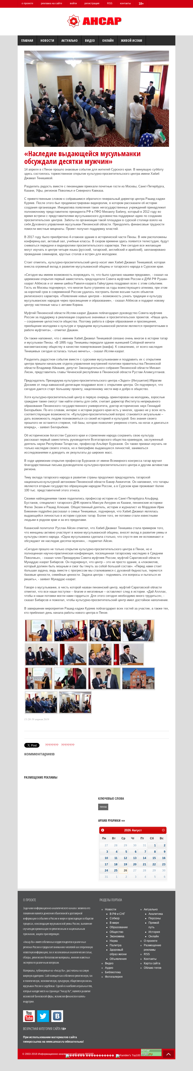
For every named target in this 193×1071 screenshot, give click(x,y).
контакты (125, 3)
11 (115, 858)
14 (144, 858)
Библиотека (113, 972)
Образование (119, 927)
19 (125, 864)
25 (115, 870)
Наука (114, 940)
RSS (109, 3)
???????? (51, 745)
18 (115, 864)
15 (154, 858)
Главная (27, 40)
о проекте (27, 3)
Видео (90, 40)
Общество (116, 932)
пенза (103, 806)
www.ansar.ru (55, 1041)
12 (125, 858)
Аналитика (156, 914)
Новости (47, 40)
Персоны (155, 918)
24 (106, 870)
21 (144, 864)
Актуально (69, 40)
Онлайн (108, 40)
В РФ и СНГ (117, 914)
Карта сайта (152, 963)
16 (163, 858)
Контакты (150, 959)
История (154, 932)
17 (106, 864)
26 (125, 870)
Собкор (115, 918)
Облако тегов (152, 967)
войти (73, 3)
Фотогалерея (114, 976)
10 (106, 858)
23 (163, 864)
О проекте (150, 940)
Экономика (117, 936)
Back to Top (168, 1054)
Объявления (118, 959)
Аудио (109, 967)
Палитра (115, 945)
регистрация (91, 3)
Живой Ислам (131, 40)
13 (135, 858)
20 (135, 864)
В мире (114, 922)
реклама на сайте (51, 3)
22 (154, 864)
